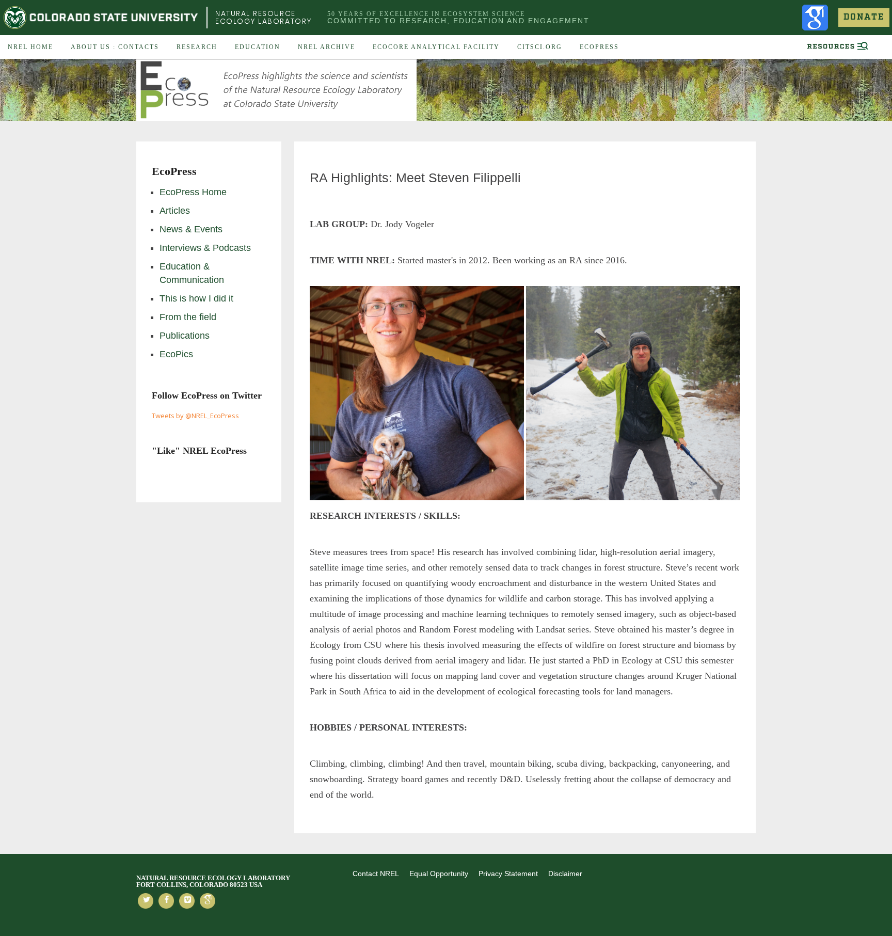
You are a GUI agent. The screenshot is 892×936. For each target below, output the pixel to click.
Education (257, 47)
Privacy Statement (508, 873)
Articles (175, 210)
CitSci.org (539, 47)
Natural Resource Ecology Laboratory (263, 17)
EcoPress (599, 47)
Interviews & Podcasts (205, 248)
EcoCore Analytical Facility (436, 47)
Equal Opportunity (438, 873)
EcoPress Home (193, 192)
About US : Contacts (115, 47)
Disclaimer (565, 873)
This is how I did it (196, 298)
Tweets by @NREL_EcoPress (195, 415)
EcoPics (176, 354)
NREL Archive (326, 47)
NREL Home (30, 47)
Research (197, 47)
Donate (863, 17)
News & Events (191, 229)
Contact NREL (376, 873)
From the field (188, 317)
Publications (185, 335)
